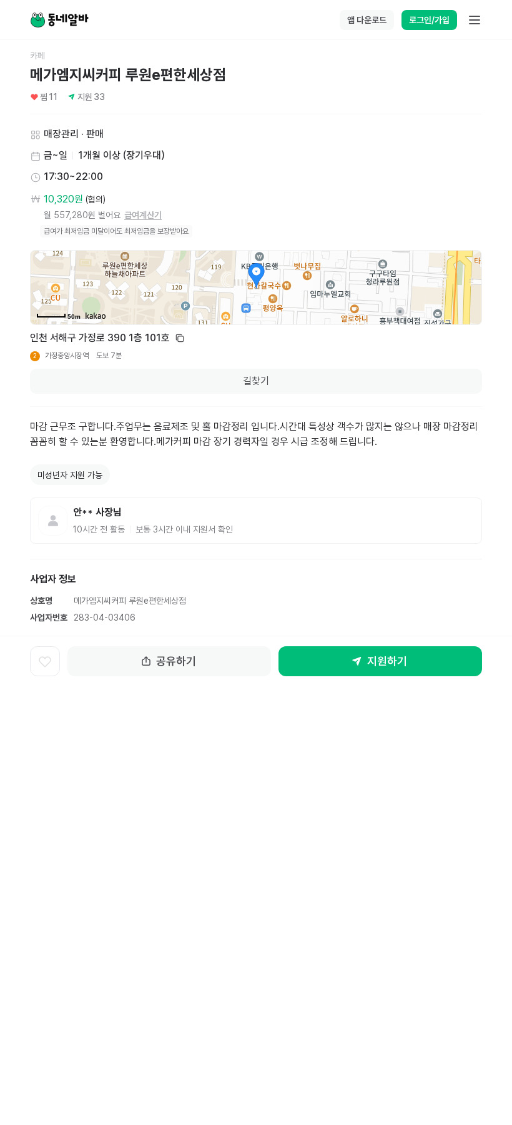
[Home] (59, 20)
